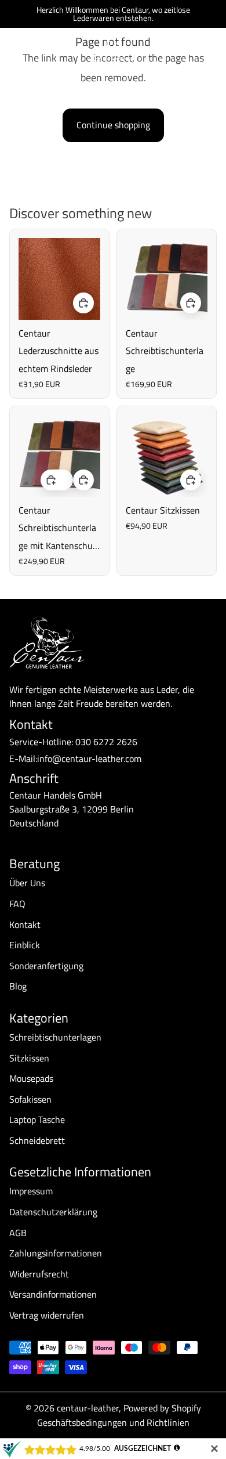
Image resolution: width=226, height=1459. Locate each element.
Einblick (24, 945)
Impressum (31, 1191)
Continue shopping (113, 125)
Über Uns (27, 883)
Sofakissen (30, 1099)
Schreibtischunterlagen (55, 1037)
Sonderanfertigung (46, 966)
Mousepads (31, 1078)
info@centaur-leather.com (89, 758)
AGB (18, 1233)
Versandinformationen (53, 1294)
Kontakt (25, 924)
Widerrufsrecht (39, 1274)
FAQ (17, 904)
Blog (18, 986)
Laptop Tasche (37, 1119)
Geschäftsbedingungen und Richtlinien (113, 1422)
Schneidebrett (37, 1140)
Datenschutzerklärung (53, 1212)
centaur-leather (88, 1408)
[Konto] (186, 50)
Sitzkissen (29, 1058)
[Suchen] (38, 50)
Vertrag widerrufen (46, 1315)
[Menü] (13, 50)
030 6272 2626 (106, 742)
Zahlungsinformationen (55, 1253)
